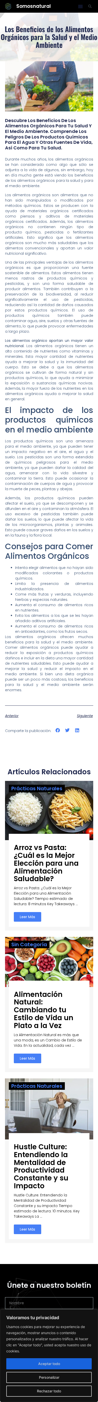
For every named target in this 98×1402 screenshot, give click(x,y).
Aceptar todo (49, 1363)
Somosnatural (33, 6)
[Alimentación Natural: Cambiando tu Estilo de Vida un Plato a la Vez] (49, 961)
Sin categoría (29, 944)
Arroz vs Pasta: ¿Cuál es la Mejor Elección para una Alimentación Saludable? (46, 863)
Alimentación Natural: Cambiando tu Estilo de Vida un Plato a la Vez (43, 1010)
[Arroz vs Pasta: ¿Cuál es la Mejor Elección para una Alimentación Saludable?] (49, 810)
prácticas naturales (36, 788)
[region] (49, 1355)
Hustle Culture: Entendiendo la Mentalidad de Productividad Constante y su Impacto (41, 1166)
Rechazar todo (49, 1391)
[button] (80, 6)
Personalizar (49, 1377)
